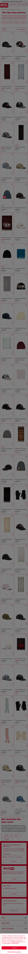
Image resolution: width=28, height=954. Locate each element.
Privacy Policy (6, 943)
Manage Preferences (16, 941)
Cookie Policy (15, 943)
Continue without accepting (14, 951)
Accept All (14, 947)
